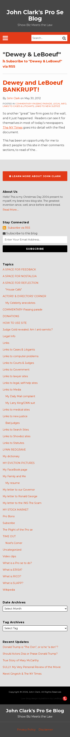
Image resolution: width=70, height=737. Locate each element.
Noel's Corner (13, 543)
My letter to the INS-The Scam (22, 503)
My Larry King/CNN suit (20, 403)
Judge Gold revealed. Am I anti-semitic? (28, 329)
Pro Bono (9, 516)
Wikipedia (9, 589)
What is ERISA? (12, 569)
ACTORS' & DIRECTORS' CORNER (24, 296)
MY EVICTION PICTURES (19, 463)
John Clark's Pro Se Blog (35, 15)
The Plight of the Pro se (18, 529)
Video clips (9, 556)
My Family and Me (14, 476)
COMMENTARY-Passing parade (33, 103)
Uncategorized (12, 549)
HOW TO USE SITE (15, 323)
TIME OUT (9, 536)
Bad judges (12, 423)
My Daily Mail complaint (20, 396)
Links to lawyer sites (15, 376)
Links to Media (12, 389)
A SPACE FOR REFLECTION (20, 282)
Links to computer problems (20, 356)
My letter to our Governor (19, 489)
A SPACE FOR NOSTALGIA (20, 276)
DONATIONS (11, 316)
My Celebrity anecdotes (20, 302)
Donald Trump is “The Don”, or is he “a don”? (30, 647)
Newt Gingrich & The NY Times (22, 673)
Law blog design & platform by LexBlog (41, 698)
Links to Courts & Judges (18, 363)
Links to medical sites (16, 409)
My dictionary (11, 456)
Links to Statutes (13, 443)
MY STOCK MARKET (15, 509)
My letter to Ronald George (20, 496)
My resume (12, 483)
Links (6, 343)
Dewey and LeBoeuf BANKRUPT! (33, 86)
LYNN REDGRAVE (14, 449)
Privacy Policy (26, 729)
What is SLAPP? (13, 583)
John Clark (13, 98)
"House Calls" (13, 289)
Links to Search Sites (16, 429)
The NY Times (12, 127)
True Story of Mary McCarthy (21, 660)
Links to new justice (47, 106)
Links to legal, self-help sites (20, 383)
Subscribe (9, 523)
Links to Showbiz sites (16, 436)
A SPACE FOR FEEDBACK (19, 269)
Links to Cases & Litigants (18, 106)
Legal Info (59, 103)
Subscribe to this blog (22, 233)
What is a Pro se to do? (17, 563)
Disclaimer (46, 729)
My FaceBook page (15, 469)
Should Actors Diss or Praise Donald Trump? (30, 653)
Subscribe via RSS (19, 227)
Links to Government (16, 369)
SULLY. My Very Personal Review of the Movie (32, 667)
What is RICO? (12, 576)
